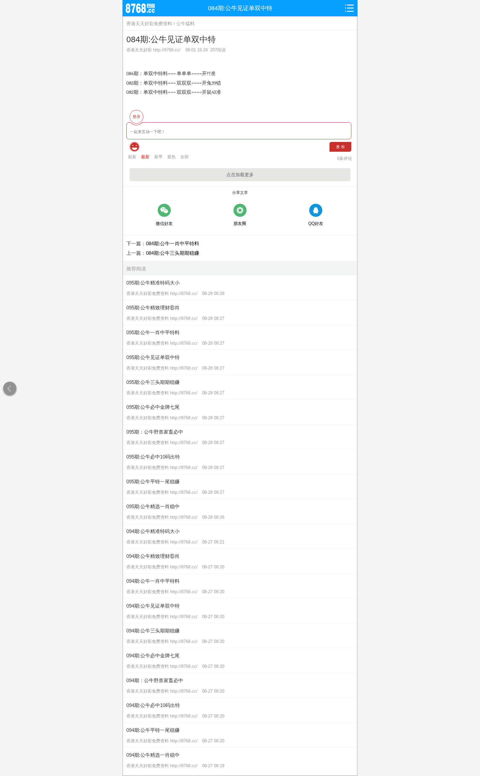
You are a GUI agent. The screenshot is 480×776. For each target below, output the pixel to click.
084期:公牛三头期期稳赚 (172, 253)
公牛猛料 (185, 23)
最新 (145, 156)
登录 (136, 116)
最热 (171, 156)
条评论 (344, 158)
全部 (184, 156)
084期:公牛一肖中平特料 (172, 243)
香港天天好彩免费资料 (149, 23)
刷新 (132, 156)
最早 (158, 156)
